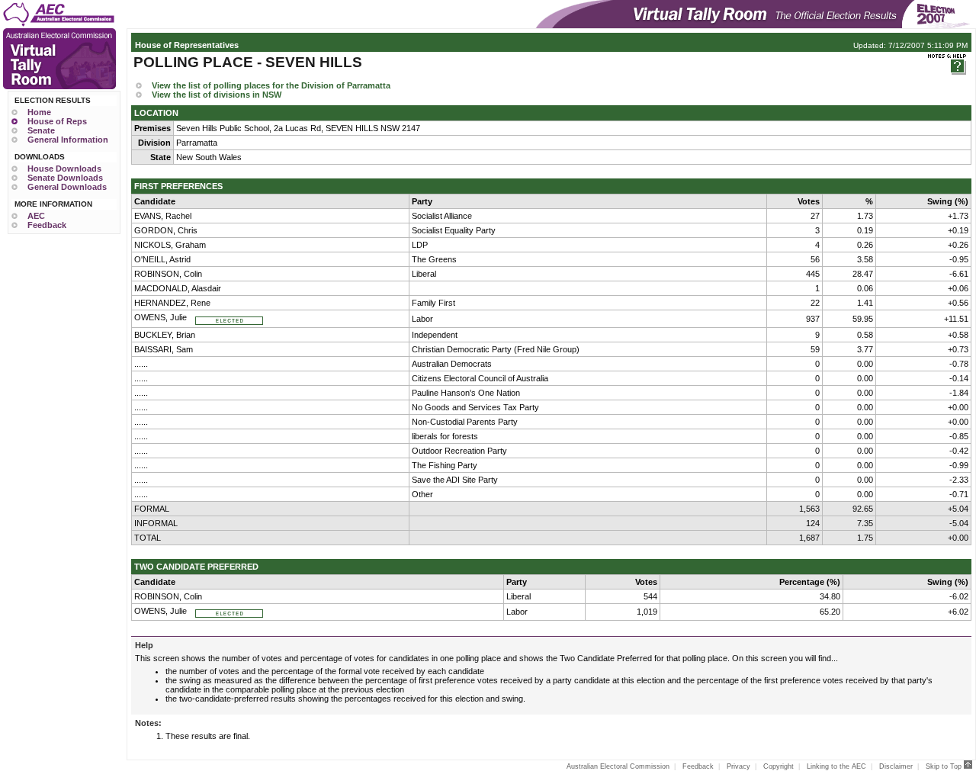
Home (39, 112)
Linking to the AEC (836, 766)
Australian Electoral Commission (618, 766)
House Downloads (64, 168)
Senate (41, 130)
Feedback (46, 225)
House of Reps (57, 121)
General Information (67, 139)
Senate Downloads (65, 177)
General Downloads (67, 186)
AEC (36, 215)
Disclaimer (896, 766)
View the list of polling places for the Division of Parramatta (271, 85)
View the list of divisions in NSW (216, 94)
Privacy (738, 766)
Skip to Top (945, 766)
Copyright (778, 766)
